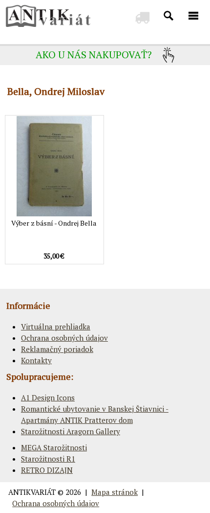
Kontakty (36, 360)
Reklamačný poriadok (57, 349)
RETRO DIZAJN (47, 470)
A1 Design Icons (48, 397)
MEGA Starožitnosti (54, 447)
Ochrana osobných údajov (64, 338)
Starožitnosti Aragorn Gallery (70, 431)
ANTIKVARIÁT (32, 492)
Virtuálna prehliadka (55, 326)
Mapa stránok (114, 492)
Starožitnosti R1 (48, 459)
